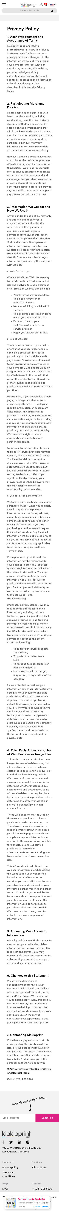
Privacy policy (10, 1167)
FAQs (5, 1189)
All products (39, 1167)
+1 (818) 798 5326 (42, 1189)
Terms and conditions (8, 1174)
